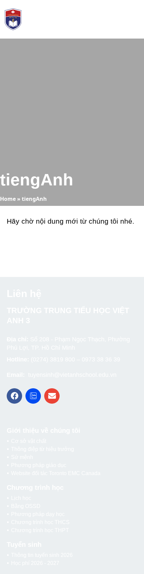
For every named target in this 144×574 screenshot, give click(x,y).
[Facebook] (14, 396)
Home (8, 199)
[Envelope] (52, 396)
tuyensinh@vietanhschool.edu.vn (72, 374)
